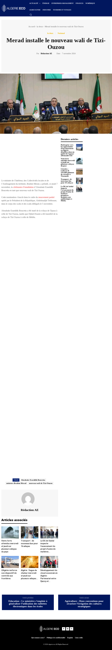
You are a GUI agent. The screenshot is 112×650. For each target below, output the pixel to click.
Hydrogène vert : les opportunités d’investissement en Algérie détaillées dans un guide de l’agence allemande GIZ (67, 150)
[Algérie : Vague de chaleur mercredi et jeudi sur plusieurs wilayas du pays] (29, 562)
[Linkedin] (67, 628)
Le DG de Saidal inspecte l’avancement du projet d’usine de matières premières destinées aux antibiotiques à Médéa (67, 193)
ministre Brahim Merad (16, 483)
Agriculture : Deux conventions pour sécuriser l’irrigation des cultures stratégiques (84, 604)
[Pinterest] (59, 63)
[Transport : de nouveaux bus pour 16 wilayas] (29, 532)
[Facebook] (46, 63)
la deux (40, 26)
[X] (53, 63)
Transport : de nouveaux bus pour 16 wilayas (29, 543)
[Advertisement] (29, 157)
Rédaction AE (46, 54)
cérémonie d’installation (23, 187)
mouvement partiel (46, 197)
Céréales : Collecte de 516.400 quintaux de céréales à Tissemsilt (67, 172)
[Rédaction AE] (29, 498)
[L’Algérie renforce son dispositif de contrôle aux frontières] (10, 562)
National (61, 33)
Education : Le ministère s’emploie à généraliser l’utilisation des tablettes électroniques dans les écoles (27, 604)
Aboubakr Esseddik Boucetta (33, 480)
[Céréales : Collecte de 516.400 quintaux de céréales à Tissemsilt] (79, 171)
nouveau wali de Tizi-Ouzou (40, 483)
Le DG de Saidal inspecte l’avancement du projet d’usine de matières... (47, 546)
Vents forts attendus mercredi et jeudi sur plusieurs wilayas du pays (9, 546)
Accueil (31, 26)
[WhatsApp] (65, 63)
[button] (31, 15)
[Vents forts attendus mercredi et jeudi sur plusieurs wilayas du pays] (10, 532)
